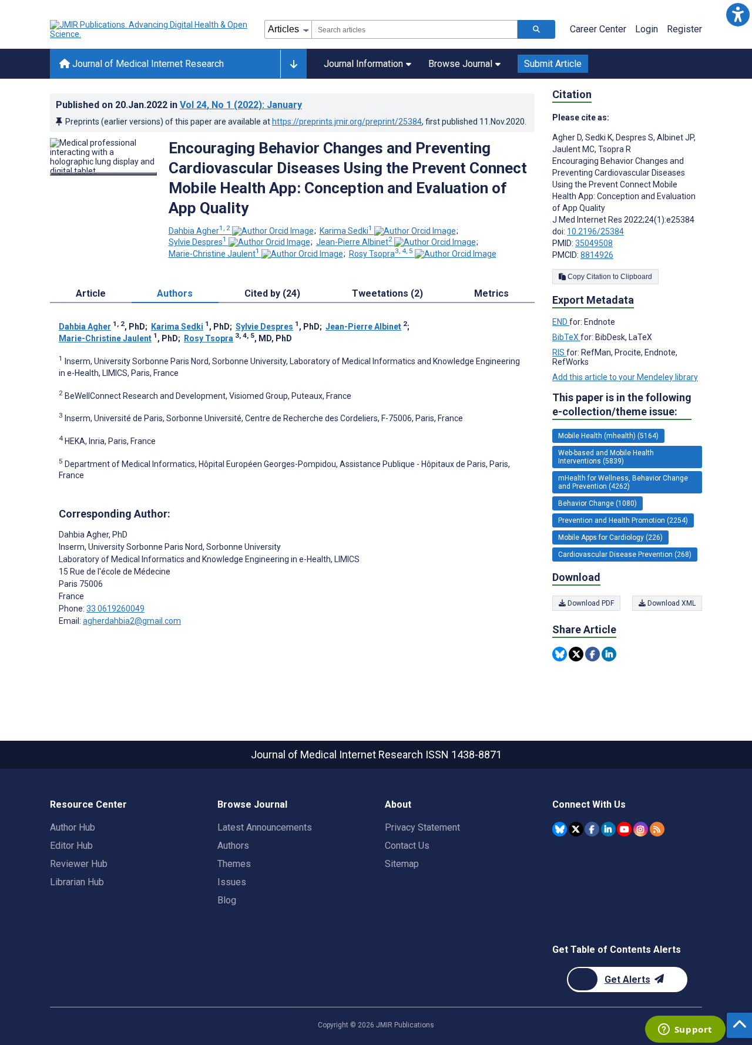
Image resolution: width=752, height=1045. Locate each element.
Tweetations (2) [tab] (387, 293)
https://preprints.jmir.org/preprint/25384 (347, 121)
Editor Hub (71, 845)
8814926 (596, 255)
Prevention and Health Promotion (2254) (623, 520)
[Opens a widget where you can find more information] (685, 1030)
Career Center (598, 29)
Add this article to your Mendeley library (625, 377)
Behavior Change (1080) (597, 503)
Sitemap (402, 863)
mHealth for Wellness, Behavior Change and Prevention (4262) (623, 482)
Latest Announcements (264, 827)
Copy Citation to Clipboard (609, 277)
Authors (233, 845)
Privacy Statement (422, 827)
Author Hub (72, 827)
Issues (231, 882)
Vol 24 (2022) (241, 104)
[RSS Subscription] (657, 829)
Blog (226, 900)
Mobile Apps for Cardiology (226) (610, 537)
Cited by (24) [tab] (272, 293)
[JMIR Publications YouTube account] (624, 829)
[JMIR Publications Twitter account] (576, 829)
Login (646, 29)
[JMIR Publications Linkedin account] (608, 829)
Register (684, 29)
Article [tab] (91, 293)
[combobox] (414, 29)
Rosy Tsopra (381, 253)
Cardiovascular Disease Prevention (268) (624, 554)
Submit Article (553, 63)
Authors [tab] (175, 293)
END (560, 322)
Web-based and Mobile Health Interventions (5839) (606, 457)
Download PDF (590, 603)
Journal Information (363, 63)
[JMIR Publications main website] (150, 29)
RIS (559, 352)
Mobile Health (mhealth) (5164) (608, 436)
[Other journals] (293, 64)
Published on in (179, 104)
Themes (234, 863)
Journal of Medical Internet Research (147, 63)
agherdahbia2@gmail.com (132, 621)
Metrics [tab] (491, 293)
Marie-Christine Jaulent (214, 253)
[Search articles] (536, 29)
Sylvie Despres (198, 242)
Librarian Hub (77, 882)
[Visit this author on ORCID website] (273, 231)
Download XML (671, 603)
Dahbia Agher (199, 231)
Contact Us (407, 845)
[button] (737, 14)
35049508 (594, 243)
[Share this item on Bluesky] (559, 654)
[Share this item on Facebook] (592, 654)
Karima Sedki (346, 231)
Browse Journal (460, 63)
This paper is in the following (621, 404)
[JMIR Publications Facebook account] (592, 829)
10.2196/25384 (595, 231)
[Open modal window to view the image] (103, 174)
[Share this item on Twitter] (576, 654)
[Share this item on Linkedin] (609, 654)
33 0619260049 (115, 608)
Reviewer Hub (79, 863)
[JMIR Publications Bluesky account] (559, 829)
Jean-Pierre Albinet (354, 242)
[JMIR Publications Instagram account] (640, 829)
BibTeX (566, 337)
